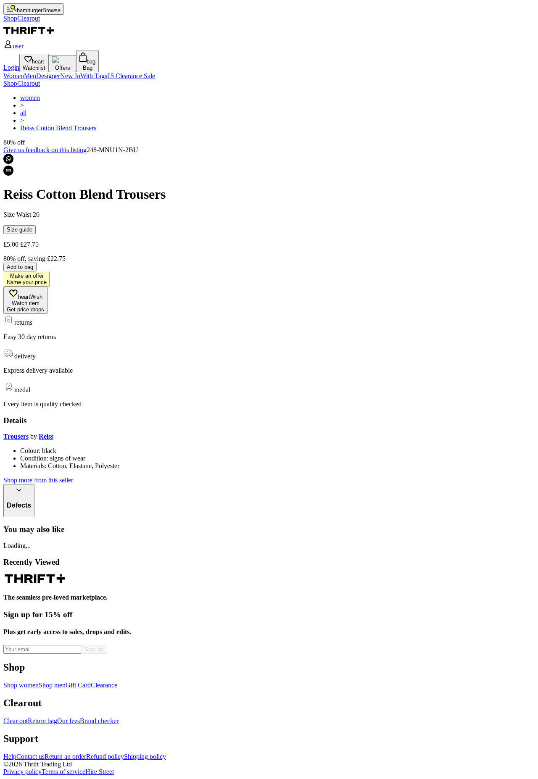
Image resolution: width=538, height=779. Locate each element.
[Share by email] (8, 171)
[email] (8, 171)
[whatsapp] (8, 159)
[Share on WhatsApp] (8, 159)
